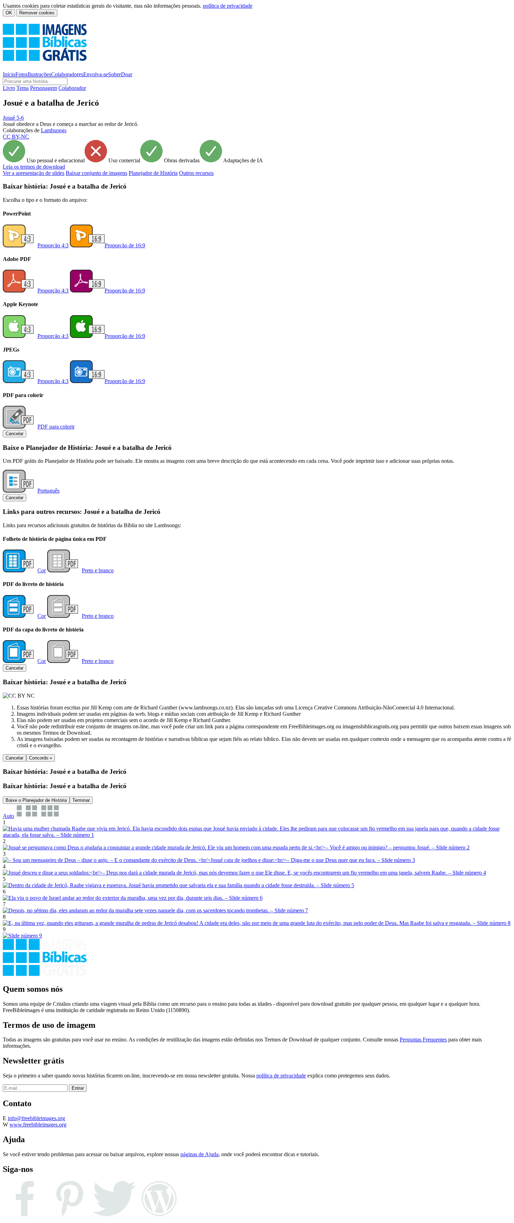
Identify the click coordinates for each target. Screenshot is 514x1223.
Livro (9, 88)
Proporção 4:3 (53, 245)
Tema (22, 88)
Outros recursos (196, 173)
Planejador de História (153, 173)
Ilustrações (39, 74)
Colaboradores (67, 74)
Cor (41, 570)
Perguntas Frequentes (423, 1039)
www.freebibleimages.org (37, 1124)
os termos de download (34, 167)
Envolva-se (95, 74)
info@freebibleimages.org (36, 1118)
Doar (126, 74)
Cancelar (14, 433)
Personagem (43, 88)
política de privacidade (227, 6)
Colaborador (72, 88)
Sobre (114, 74)
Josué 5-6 (13, 118)
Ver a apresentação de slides (33, 173)
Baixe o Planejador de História (36, 800)
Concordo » (40, 758)
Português (48, 491)
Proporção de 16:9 (125, 245)
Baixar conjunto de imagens (96, 173)
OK (9, 12)
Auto (8, 816)
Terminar (81, 800)
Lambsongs (53, 130)
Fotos (21, 74)
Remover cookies (37, 12)
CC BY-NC (16, 137)
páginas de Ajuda (199, 1154)
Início (9, 74)
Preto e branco (98, 570)
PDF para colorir (55, 427)
